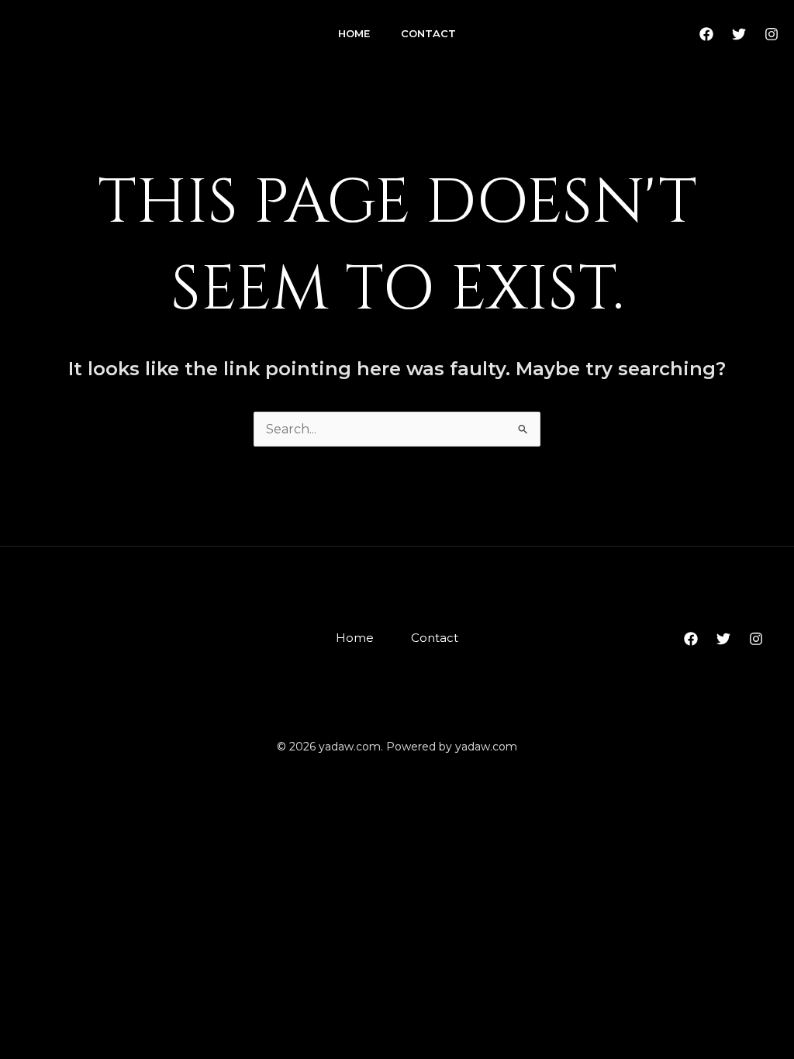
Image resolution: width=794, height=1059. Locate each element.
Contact (428, 33)
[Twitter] (739, 34)
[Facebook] (706, 34)
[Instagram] (771, 34)
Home (354, 33)
